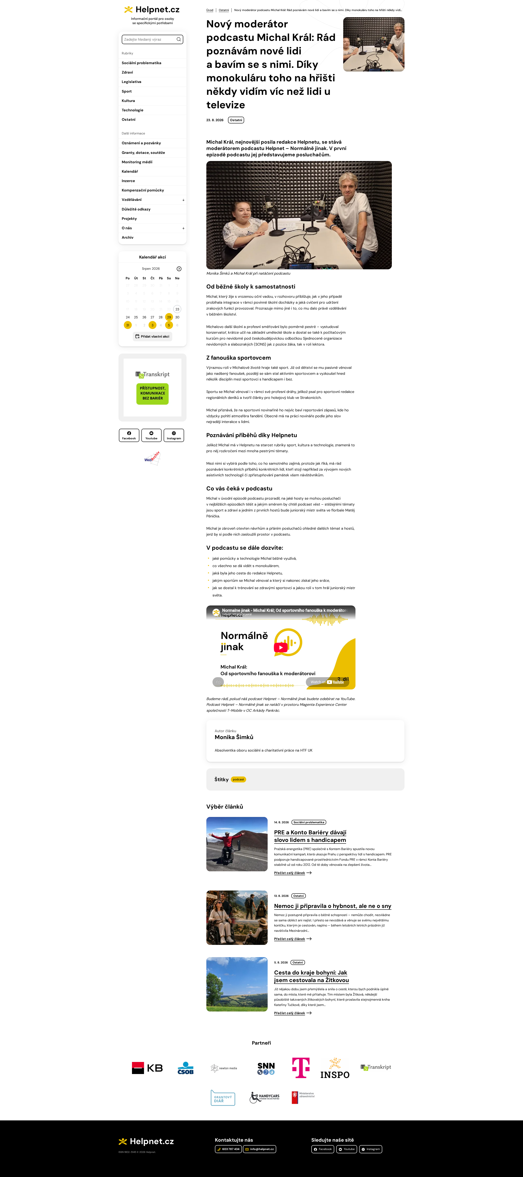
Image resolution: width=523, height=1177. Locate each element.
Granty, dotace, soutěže (143, 152)
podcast (238, 779)
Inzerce (128, 180)
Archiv (127, 237)
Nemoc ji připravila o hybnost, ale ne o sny (332, 906)
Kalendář (130, 171)
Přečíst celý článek (289, 873)
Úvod (209, 10)
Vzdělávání (132, 199)
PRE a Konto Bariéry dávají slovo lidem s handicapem (310, 836)
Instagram (174, 438)
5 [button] (169, 325)
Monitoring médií (137, 162)
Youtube (151, 438)
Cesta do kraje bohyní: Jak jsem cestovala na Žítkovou (311, 976)
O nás (127, 228)
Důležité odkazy (136, 209)
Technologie (132, 110)
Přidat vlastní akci (155, 336)
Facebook (129, 438)
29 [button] (169, 317)
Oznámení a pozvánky (141, 143)
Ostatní (128, 119)
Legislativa (131, 81)
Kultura (128, 100)
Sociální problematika (141, 62)
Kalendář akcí (152, 257)
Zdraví (127, 72)
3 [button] (152, 325)
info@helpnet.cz (262, 1149)
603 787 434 (230, 1149)
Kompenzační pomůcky (143, 190)
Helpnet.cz (158, 9)
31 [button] (127, 325)
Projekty (129, 218)
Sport (127, 91)
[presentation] (237, 844)
